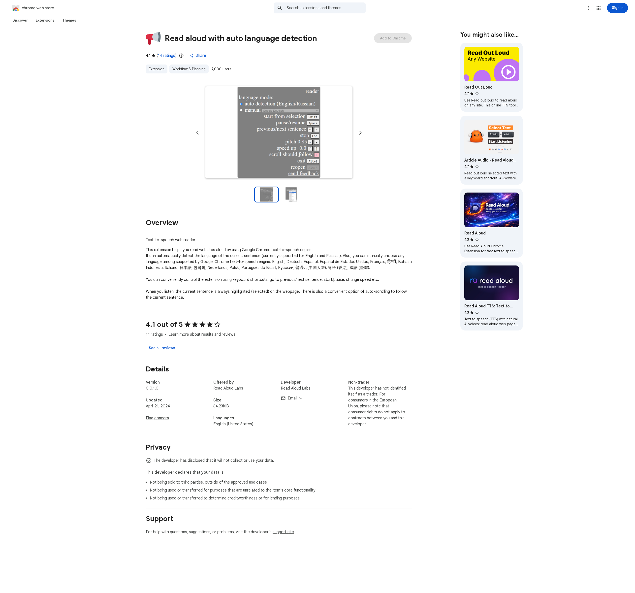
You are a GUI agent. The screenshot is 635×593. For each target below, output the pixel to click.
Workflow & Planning (189, 69)
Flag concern (157, 418)
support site (283, 531)
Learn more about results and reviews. (202, 334)
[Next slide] (360, 133)
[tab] (20, 20)
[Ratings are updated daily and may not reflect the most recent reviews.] (181, 56)
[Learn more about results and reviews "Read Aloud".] (477, 239)
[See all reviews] (162, 348)
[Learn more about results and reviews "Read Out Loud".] (477, 93)
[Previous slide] (197, 133)
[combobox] (326, 8)
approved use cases (249, 482)
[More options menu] (588, 8)
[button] (598, 8)
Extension (156, 69)
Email (292, 398)
